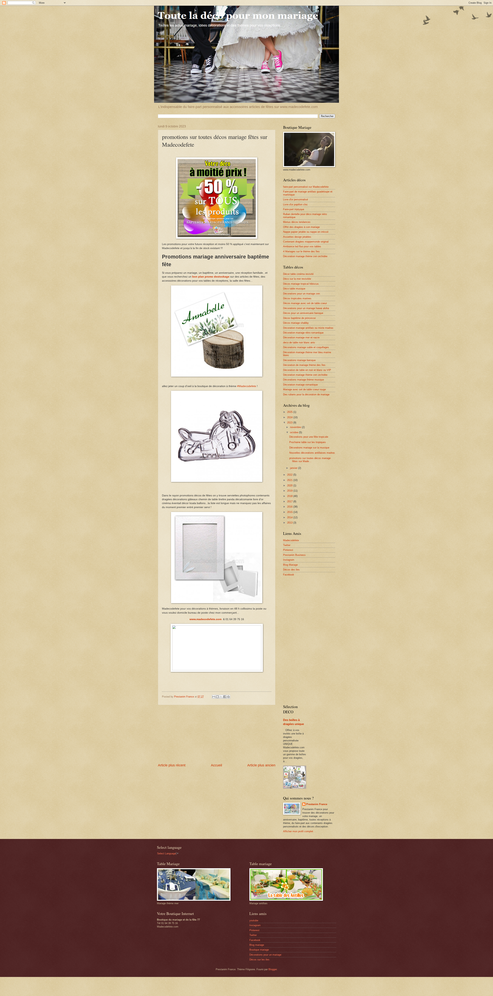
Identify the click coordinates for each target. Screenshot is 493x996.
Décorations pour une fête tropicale (308, 436)
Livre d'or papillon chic (295, 204)
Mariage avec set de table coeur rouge (304, 389)
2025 (290, 412)
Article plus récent (171, 765)
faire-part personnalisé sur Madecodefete (306, 186)
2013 (290, 522)
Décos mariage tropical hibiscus (301, 283)
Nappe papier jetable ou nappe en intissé (305, 231)
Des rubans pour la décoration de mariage (306, 394)
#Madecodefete (246, 386)
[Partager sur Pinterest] (228, 697)
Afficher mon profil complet (298, 831)
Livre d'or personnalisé (295, 199)
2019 (290, 490)
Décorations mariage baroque (299, 360)
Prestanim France (316, 804)
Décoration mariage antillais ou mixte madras (308, 327)
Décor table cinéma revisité (298, 274)
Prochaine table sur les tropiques (307, 442)
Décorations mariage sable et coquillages (306, 347)
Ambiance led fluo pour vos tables (302, 246)
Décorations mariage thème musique (303, 379)
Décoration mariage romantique (300, 384)
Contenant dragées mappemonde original (306, 241)
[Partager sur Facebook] (225, 697)
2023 (290, 422)
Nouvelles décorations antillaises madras (312, 452)
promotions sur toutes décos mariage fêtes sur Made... (310, 459)
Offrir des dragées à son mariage (301, 227)
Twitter (286, 545)
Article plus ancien (261, 765)
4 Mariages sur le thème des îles (301, 251)
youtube (253, 920)
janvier (294, 468)
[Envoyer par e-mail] (214, 697)
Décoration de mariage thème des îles (304, 365)
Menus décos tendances (296, 222)
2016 (290, 506)
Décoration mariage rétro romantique (303, 332)
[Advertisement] (217, 734)
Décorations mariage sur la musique (309, 447)
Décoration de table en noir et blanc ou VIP (307, 370)
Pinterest (288, 550)
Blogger (272, 969)
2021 (290, 480)
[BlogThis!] (217, 697)
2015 (290, 512)
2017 (290, 501)
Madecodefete (291, 540)
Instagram (288, 559)
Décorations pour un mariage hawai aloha (306, 308)
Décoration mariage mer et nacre (301, 337)
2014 (290, 517)
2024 (290, 417)
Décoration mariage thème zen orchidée (305, 256)
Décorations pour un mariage (265, 954)
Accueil (216, 765)
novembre (296, 427)
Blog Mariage (290, 564)
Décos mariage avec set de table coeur (305, 303)
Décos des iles (291, 569)
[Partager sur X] (221, 697)
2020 (290, 485)
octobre (294, 432)
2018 (290, 496)
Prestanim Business (294, 555)
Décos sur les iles (259, 959)
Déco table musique (294, 288)
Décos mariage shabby (296, 322)
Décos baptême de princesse (299, 318)
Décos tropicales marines (297, 298)
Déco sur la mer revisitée (297, 278)
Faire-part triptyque (293, 209)
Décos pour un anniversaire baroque (303, 313)
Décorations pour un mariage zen (301, 293)
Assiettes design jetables (297, 236)
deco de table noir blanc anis (299, 342)
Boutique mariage (259, 949)
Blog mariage (256, 944)
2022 (290, 474)
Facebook (288, 574)
